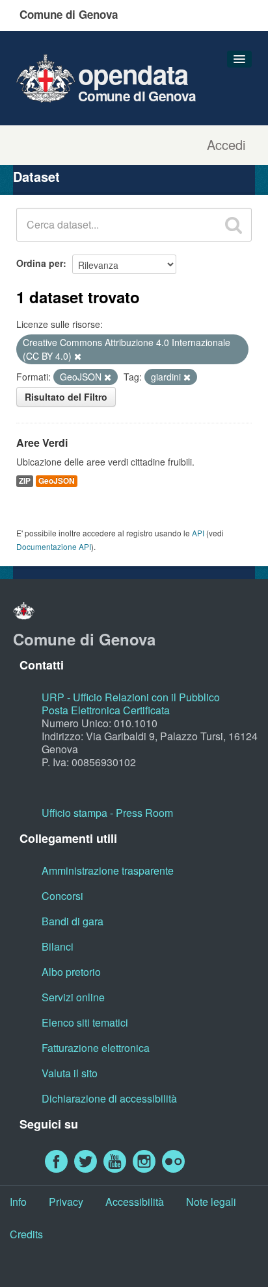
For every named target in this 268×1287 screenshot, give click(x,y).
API (198, 532)
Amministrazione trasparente (108, 870)
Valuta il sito (70, 1073)
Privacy (66, 1201)
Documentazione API (53, 546)
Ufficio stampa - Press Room (107, 812)
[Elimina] (77, 356)
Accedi (226, 145)
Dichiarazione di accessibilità (109, 1098)
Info (18, 1201)
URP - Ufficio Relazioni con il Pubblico (131, 697)
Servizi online (73, 997)
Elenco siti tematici (85, 1022)
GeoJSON (56, 480)
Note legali (211, 1201)
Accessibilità (134, 1201)
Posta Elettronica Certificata (106, 710)
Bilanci (58, 946)
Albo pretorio (71, 971)
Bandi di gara (72, 921)
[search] (233, 224)
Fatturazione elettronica (96, 1047)
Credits (26, 1234)
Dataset (36, 176)
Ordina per (39, 262)
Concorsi (62, 895)
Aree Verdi (42, 442)
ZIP (25, 480)
